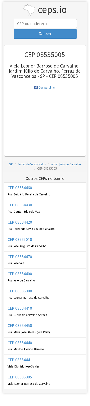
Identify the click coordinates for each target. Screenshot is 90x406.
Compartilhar (46, 87)
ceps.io (51, 9)
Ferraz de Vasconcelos (32, 164)
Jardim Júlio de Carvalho (65, 164)
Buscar (46, 34)
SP (11, 164)
